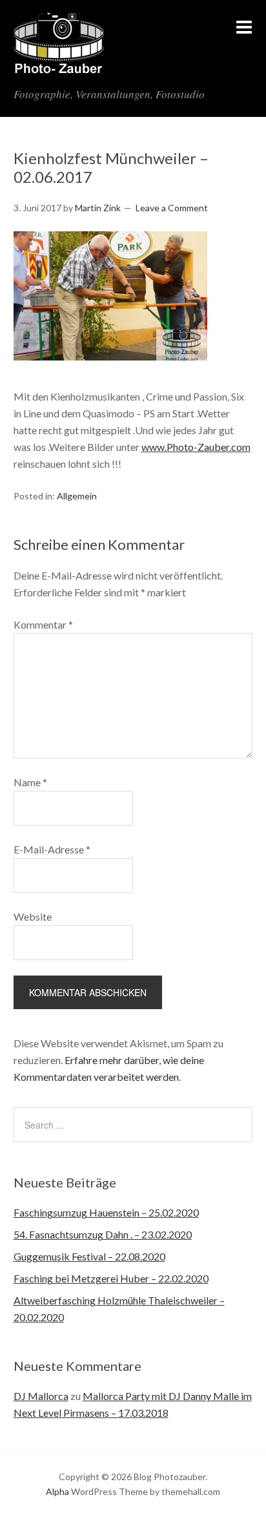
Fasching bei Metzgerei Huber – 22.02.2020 (111, 1278)
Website (33, 916)
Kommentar (43, 624)
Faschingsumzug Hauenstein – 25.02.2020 (106, 1212)
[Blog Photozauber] (59, 66)
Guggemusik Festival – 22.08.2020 (89, 1256)
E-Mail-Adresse (52, 849)
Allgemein (77, 495)
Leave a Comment (172, 207)
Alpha (57, 1491)
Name (30, 782)
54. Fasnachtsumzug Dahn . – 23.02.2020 (103, 1234)
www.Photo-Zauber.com (196, 447)
